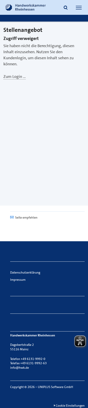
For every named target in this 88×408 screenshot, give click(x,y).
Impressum (17, 280)
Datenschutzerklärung (25, 272)
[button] (66, 8)
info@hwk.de (19, 368)
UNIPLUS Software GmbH (55, 387)
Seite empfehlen (26, 217)
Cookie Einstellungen (70, 406)
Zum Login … (14, 76)
